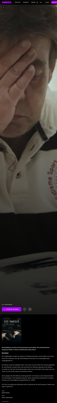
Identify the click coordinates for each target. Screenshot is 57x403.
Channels (26, 2)
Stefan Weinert (8, 304)
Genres (33, 2)
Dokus (3, 397)
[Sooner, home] (6, 2)
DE (40, 2)
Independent (9, 397)
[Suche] (37, 2)
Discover (17, 2)
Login (47, 2)
